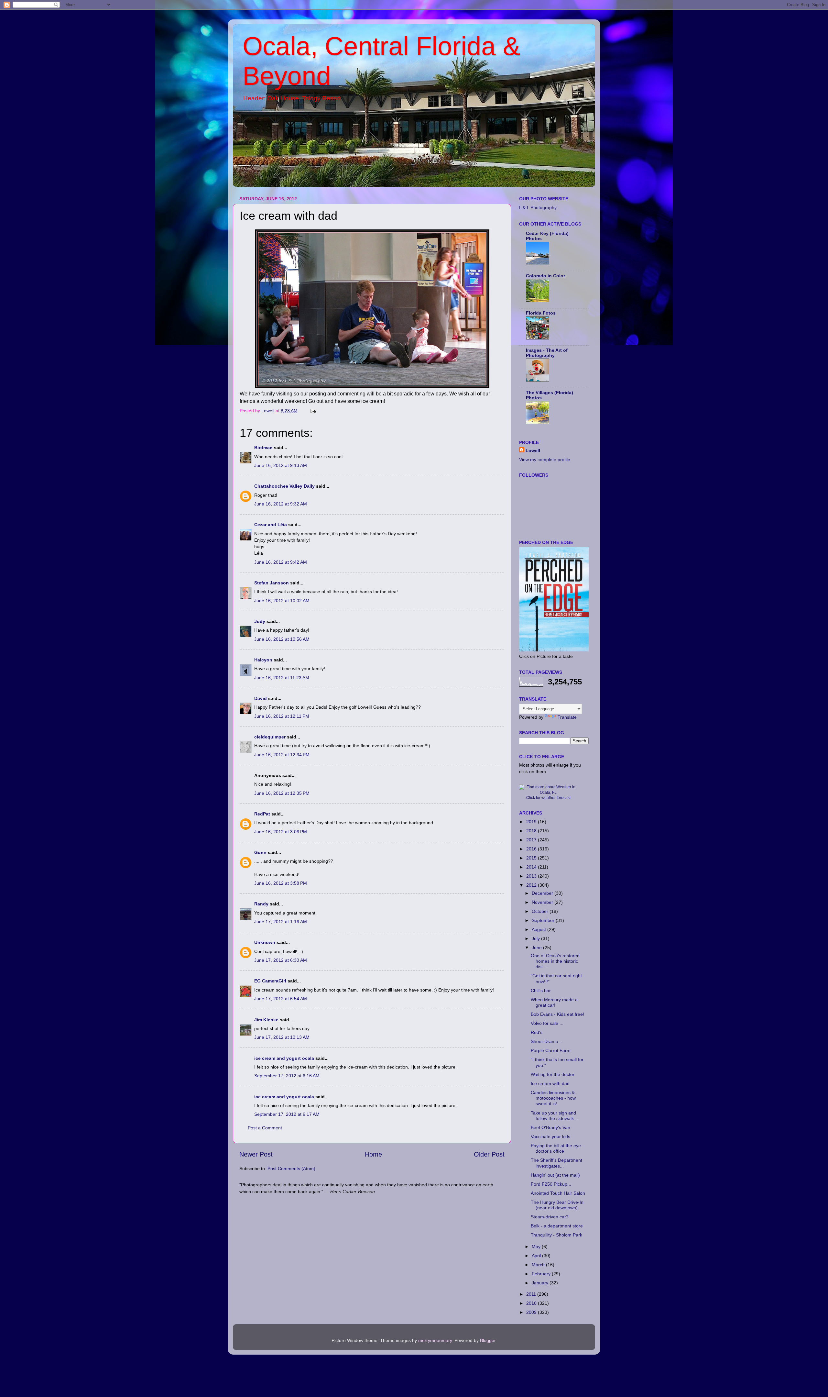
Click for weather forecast (548, 797)
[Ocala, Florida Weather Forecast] (548, 792)
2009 (532, 1312)
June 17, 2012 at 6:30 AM (280, 960)
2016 (532, 848)
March (539, 1264)
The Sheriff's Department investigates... (556, 1163)
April (537, 1255)
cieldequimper (270, 736)
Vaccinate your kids (550, 1136)
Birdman (263, 447)
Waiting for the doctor (552, 1074)
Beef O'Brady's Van (550, 1127)
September (544, 920)
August (539, 929)
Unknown (264, 942)
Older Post (489, 1154)
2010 (532, 1303)
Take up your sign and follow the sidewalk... (554, 1115)
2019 (532, 821)
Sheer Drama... (546, 1041)
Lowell (533, 450)
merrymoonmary (435, 1340)
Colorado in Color (545, 275)
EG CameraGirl (270, 980)
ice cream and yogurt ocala (284, 1058)
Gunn (260, 852)
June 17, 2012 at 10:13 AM (282, 1037)
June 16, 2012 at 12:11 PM (281, 716)
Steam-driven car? (550, 1216)
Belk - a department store (557, 1225)
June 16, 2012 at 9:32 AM (280, 503)
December (543, 893)
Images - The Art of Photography (547, 353)
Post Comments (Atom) (291, 1168)
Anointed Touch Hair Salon (558, 1193)
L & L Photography (538, 207)
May (537, 1246)
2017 (532, 839)
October (541, 911)
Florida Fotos (541, 313)
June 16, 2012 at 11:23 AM (281, 677)
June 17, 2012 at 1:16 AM (280, 921)
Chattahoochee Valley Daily (284, 486)
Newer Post (256, 1154)
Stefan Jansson (271, 582)
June (537, 947)
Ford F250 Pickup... (551, 1184)
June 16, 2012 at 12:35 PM (282, 793)
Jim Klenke (266, 1019)
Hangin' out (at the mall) (555, 1175)
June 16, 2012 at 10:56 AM (282, 639)
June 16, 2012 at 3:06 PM (280, 831)
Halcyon (263, 659)
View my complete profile (544, 459)
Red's (536, 1032)
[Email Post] (313, 410)
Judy (259, 621)
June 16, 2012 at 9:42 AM (280, 562)
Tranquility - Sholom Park (556, 1234)
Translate (567, 717)
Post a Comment (265, 1127)
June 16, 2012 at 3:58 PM (280, 883)
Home (373, 1154)
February (542, 1273)
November (543, 902)
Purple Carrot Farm (551, 1050)
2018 (532, 830)
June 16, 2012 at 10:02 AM (282, 600)
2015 (532, 857)
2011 (531, 1294)
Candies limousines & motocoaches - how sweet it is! (553, 1098)
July (536, 938)
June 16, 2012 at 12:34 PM (282, 754)
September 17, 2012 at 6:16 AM (287, 1075)
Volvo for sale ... (547, 1023)
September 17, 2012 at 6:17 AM (287, 1114)
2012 (532, 885)
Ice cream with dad (550, 1083)
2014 (532, 867)
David (261, 698)
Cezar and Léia (270, 524)
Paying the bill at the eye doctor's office (556, 1148)
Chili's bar (541, 990)
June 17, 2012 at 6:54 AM (280, 998)
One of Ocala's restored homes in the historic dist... (555, 961)
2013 (532, 876)
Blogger (488, 1340)
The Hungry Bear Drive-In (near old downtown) (557, 1205)
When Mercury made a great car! (554, 1002)
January (541, 1282)
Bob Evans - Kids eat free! (557, 1014)
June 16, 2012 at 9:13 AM (280, 465)
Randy (261, 903)
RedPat (262, 813)
